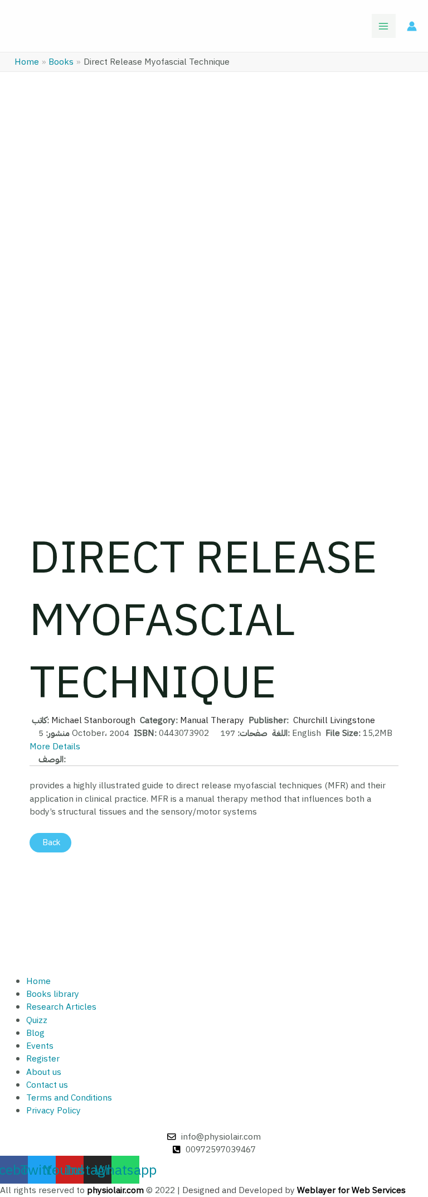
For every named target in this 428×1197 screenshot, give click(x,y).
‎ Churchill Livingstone (333, 720)
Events (40, 1045)
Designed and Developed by (294, 1190)
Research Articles (61, 1006)
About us (43, 1071)
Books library (52, 993)
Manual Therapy (212, 720)
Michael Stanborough (93, 720)
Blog (35, 1032)
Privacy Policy (53, 1110)
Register (43, 1058)
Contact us (47, 1084)
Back (50, 842)
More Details (55, 746)
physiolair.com (115, 1190)
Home (38, 981)
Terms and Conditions (69, 1097)
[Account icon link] (412, 26)
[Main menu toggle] (384, 26)
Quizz (36, 1020)
